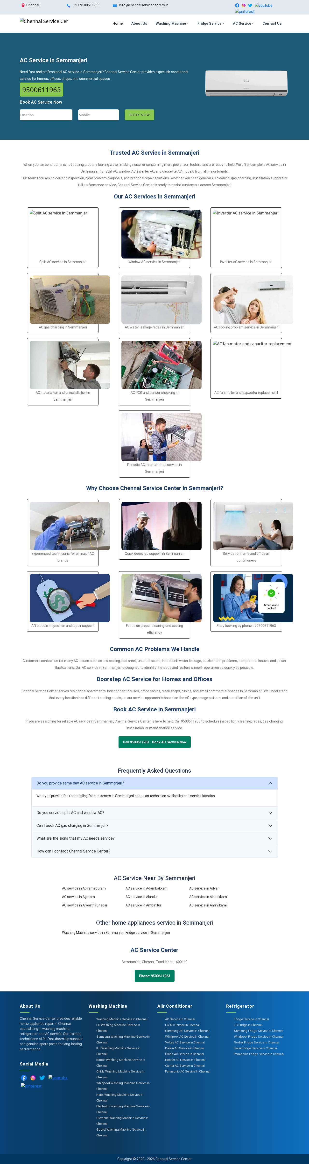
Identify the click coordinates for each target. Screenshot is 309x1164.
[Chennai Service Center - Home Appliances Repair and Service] (44, 23)
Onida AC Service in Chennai (184, 1054)
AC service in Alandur (142, 897)
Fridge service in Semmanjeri (148, 933)
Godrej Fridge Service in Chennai (256, 1042)
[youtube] (263, 5)
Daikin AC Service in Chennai (184, 1048)
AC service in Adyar (204, 888)
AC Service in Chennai (180, 1019)
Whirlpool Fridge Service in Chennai (258, 1036)
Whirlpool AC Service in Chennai (187, 1036)
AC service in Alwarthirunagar (84, 905)
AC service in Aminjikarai (208, 905)
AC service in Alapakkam (208, 897)
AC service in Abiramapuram (84, 888)
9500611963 (41, 89)
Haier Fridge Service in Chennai (255, 1048)
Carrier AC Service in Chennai (185, 1065)
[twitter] (250, 5)
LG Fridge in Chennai (248, 1025)
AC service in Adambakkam (147, 888)
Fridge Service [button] (209, 23)
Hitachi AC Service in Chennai (185, 1060)
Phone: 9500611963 (154, 976)
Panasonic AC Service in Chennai (187, 1071)
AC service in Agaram (78, 897)
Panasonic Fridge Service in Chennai (259, 1054)
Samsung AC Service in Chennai (187, 1031)
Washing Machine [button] (171, 23)
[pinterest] (245, 11)
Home (117, 23)
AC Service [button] (242, 23)
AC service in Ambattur (143, 905)
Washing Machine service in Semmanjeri (93, 933)
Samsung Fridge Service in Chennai (258, 1031)
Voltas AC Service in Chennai (185, 1042)
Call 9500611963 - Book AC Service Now (154, 742)
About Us (139, 23)
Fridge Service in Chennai (251, 1019)
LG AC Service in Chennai (182, 1025)
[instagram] (243, 5)
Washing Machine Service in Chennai (121, 1019)
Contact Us (271, 23)
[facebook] (237, 5)
